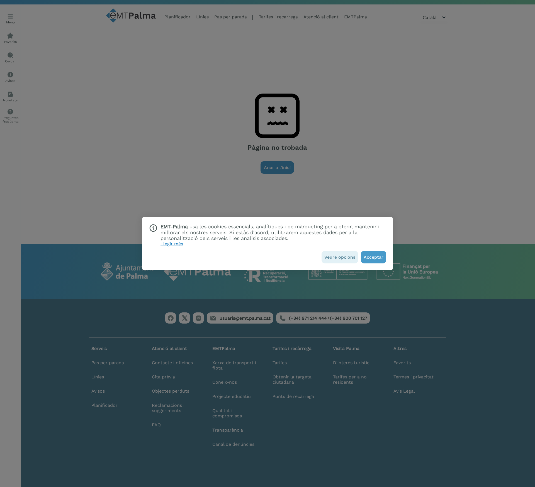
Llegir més (171, 243)
